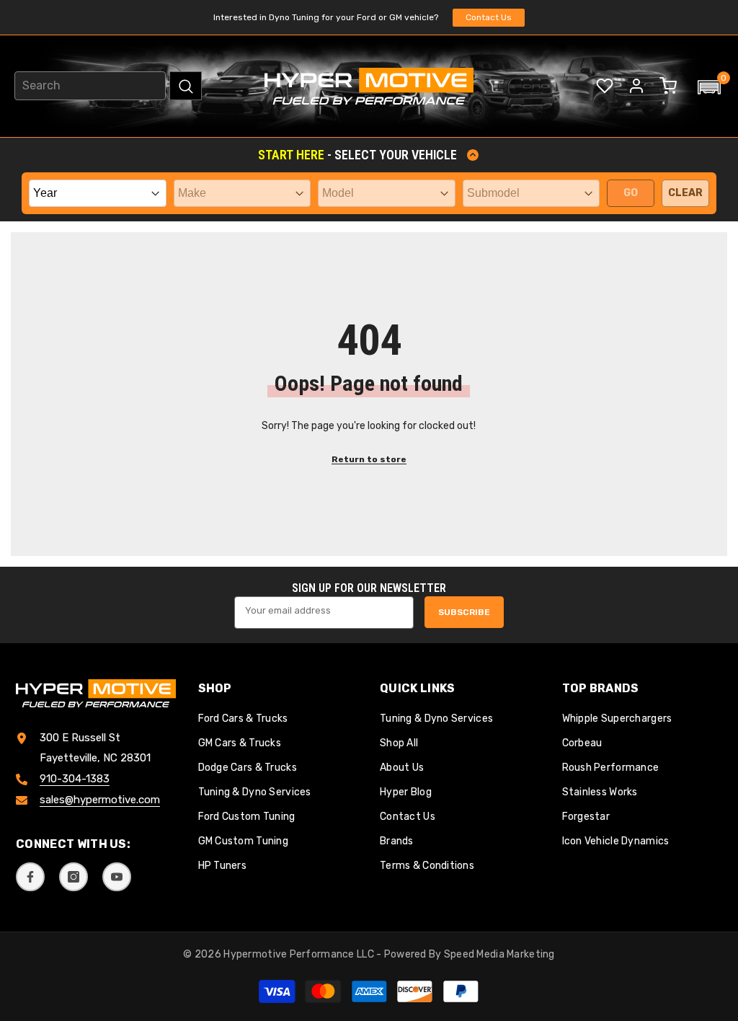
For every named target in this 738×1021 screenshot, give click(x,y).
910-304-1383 (75, 778)
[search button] (185, 85)
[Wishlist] (604, 85)
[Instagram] (73, 876)
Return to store (369, 459)
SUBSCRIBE (464, 612)
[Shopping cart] (668, 85)
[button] (709, 87)
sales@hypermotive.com (100, 799)
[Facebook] (30, 876)
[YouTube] (116, 876)
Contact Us (489, 17)
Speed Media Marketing (499, 954)
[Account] (636, 85)
